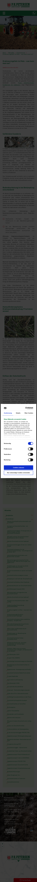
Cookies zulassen (18, 467)
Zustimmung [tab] (8, 413)
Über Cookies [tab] (29, 413)
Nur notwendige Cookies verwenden (18, 472)
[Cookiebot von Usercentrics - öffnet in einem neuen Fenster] (25, 408)
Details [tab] (18, 413)
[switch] (30, 449)
